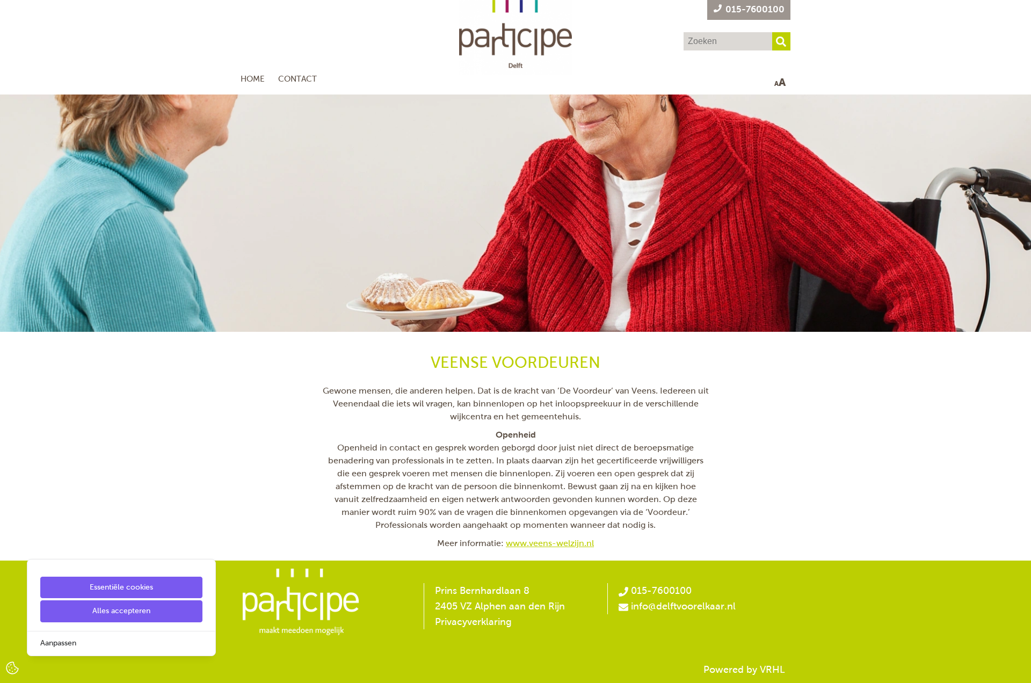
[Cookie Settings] (12, 667)
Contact (297, 78)
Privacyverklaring (473, 621)
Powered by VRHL (744, 669)
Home (253, 78)
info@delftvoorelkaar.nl (683, 606)
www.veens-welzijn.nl (550, 543)
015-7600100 (660, 590)
